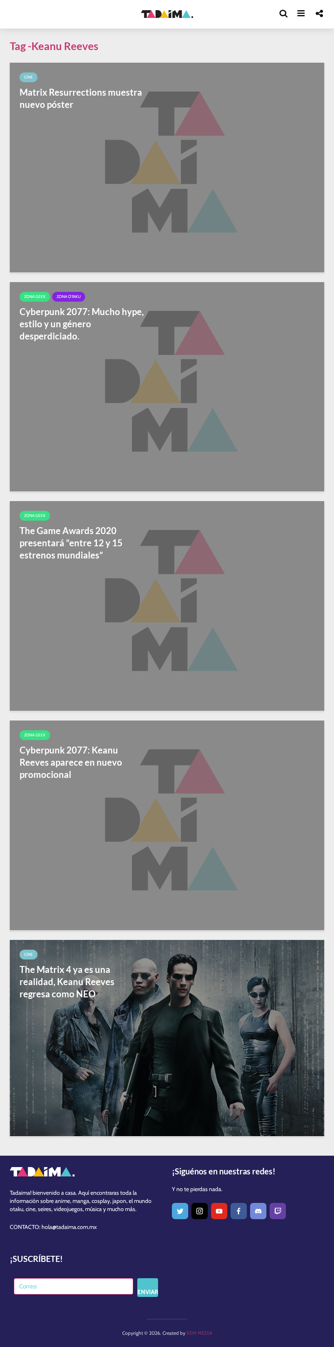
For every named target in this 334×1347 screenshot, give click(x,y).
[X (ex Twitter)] (180, 1211)
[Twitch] (278, 1211)
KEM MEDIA (199, 1333)
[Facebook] (239, 1211)
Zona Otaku (69, 296)
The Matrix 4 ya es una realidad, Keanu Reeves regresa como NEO (67, 981)
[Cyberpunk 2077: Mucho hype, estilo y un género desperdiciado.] (167, 386)
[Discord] (258, 1211)
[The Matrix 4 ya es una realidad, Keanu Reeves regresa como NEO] (167, 1037)
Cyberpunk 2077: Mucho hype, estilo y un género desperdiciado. (82, 324)
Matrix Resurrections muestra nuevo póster (81, 98)
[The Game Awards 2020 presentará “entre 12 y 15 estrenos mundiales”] (167, 605)
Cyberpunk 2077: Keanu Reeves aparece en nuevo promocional (71, 762)
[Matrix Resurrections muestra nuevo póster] (167, 167)
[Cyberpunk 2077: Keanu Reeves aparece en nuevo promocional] (167, 824)
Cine (28, 77)
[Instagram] (199, 1211)
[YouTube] (219, 1211)
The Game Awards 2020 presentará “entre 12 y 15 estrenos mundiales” (71, 543)
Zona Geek (35, 296)
